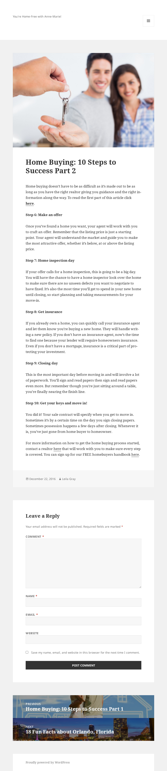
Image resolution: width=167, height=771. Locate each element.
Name (31, 596)
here (57, 448)
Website (32, 633)
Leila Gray (69, 479)
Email (32, 615)
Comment (35, 536)
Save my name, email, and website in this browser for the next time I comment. (85, 652)
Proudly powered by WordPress (48, 762)
